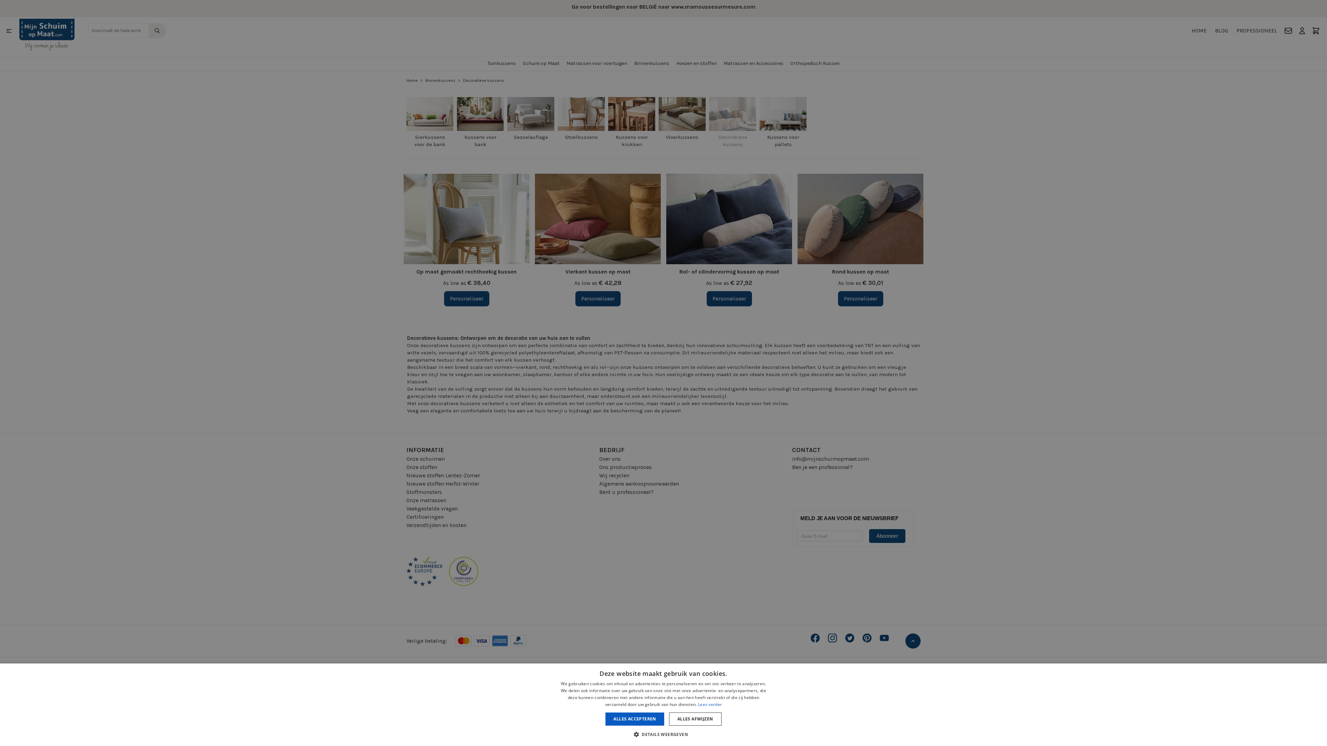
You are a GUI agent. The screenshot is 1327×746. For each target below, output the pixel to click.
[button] (663, 734)
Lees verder (710, 704)
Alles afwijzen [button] (695, 719)
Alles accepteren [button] (634, 719)
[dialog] (663, 373)
